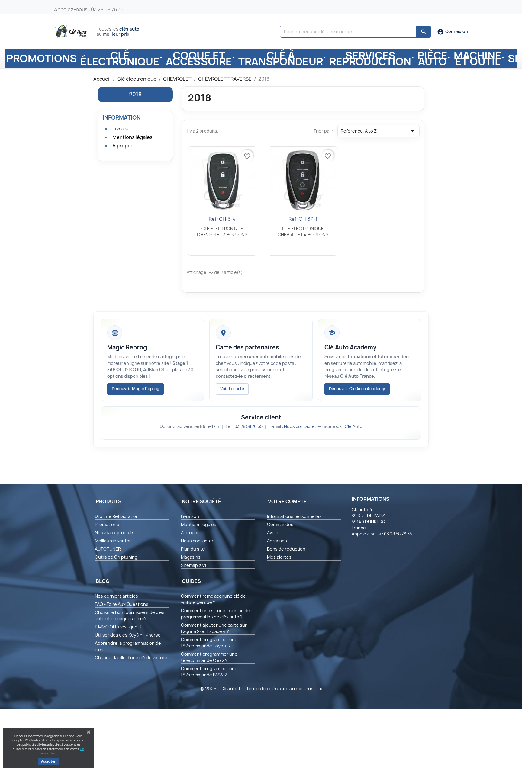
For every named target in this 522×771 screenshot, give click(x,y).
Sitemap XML (194, 565)
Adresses (277, 541)
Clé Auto (353, 426)
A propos (123, 145)
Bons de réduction (286, 549)
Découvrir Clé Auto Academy (357, 388)
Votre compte (287, 501)
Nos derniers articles (116, 596)
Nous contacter (300, 426)
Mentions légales (132, 137)
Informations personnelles (294, 516)
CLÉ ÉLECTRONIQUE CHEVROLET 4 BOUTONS (303, 231)
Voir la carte (232, 388)
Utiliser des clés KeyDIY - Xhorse (128, 635)
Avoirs (273, 532)
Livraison (123, 128)
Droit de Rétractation (117, 516)
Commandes (280, 524)
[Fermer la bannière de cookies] (89, 732)
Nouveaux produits (114, 532)
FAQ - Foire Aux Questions (121, 604)
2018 (135, 94)
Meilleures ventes (113, 541)
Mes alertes (279, 557)
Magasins (191, 557)
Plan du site (193, 549)
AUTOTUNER (108, 549)
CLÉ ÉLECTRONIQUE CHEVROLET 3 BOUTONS (222, 231)
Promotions (107, 524)
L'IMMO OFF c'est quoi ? (118, 627)
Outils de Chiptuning (116, 557)
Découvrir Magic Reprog (135, 388)
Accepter (48, 761)
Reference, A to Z (378, 131)
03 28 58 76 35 (248, 426)
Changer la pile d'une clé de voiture (131, 657)
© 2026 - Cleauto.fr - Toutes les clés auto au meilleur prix (261, 689)
